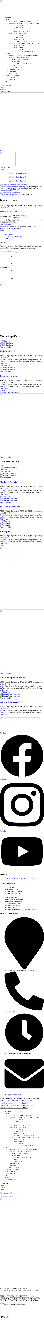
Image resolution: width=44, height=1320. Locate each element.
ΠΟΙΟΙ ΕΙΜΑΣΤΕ (11, 889)
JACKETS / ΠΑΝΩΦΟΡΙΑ (24, 41)
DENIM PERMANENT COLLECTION (24, 43)
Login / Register (10, 1179)
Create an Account (6, 1197)
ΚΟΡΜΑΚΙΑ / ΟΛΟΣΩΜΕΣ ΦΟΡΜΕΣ (23, 55)
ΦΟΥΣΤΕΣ (18, 29)
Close (2, 1185)
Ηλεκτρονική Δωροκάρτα (9, 195)
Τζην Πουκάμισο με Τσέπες (12, 677)
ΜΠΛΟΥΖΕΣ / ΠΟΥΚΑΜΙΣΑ (20, 57)
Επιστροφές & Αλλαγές (13, 903)
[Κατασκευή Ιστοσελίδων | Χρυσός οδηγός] (16, 1100)
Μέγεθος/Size (5, 216)
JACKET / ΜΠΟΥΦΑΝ (22, 63)
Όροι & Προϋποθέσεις (13, 897)
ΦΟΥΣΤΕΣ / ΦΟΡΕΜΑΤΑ (23, 51)
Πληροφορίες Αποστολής (14, 901)
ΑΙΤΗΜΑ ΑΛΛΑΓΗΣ (13, 893)
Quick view (4, 364)
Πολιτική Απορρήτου (12, 905)
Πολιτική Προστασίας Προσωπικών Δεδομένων (22, 909)
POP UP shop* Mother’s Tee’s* (20, 21)
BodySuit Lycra (7, 351)
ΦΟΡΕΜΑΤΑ (18, 27)
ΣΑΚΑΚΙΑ (18, 67)
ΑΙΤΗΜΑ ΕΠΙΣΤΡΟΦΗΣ (14, 891)
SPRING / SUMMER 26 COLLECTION (24, 23)
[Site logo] (10, 14)
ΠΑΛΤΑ (17, 65)
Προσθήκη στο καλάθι (8, 222)
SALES (33, 227)
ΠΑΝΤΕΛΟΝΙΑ (20, 39)
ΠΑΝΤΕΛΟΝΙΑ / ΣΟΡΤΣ (23, 31)
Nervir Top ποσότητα (10, 220)
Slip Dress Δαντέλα (8, 482)
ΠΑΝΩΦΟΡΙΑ (19, 47)
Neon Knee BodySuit (9, 461)
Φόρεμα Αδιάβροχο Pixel (11, 702)
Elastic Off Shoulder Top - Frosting (13, 187)
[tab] (9, 234)
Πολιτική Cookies (11, 907)
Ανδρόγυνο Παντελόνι (10, 507)
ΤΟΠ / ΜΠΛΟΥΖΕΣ (21, 25)
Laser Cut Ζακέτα (8, 376)
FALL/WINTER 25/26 (17, 33)
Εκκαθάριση (15, 218)
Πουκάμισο (5, 531)
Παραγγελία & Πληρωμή (14, 899)
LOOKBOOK (10, 887)
